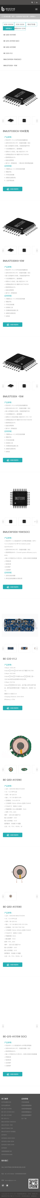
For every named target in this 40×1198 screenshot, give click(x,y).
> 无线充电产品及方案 (21, 16)
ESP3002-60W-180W (7, 1141)
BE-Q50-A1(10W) (9, 47)
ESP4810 (4, 1135)
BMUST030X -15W (10, 65)
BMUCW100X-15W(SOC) (12, 59)
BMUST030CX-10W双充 (8, 1131)
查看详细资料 (14, 189)
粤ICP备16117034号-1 (14, 1196)
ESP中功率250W (6, 1102)
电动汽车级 (31, 24)
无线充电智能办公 (26, 1112)
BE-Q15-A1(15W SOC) (11, 41)
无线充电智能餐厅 (26, 1115)
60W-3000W (8, 24)
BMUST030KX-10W (7, 1128)
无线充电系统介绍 (6, 1151)
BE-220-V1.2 (8, 53)
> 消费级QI (32, 16)
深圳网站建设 (26, 1196)
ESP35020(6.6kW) (6, 1154)
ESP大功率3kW (5, 1105)
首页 (13, 16)
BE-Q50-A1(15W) (9, 35)
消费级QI (9, 28)
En (37, 2)
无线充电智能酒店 (26, 1105)
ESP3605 (4, 1148)
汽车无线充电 (25, 1102)
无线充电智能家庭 (26, 1108)
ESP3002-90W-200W (7, 1144)
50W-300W (20, 24)
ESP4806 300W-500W (8, 1138)
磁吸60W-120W (20, 28)
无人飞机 (24, 1118)
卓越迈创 (34, 1196)
